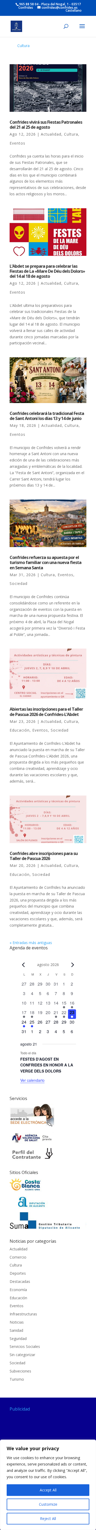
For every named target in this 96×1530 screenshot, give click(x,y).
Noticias (17, 1322)
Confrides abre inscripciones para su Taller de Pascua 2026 (44, 855)
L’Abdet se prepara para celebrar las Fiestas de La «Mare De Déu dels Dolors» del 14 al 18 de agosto (47, 271)
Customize (48, 1504)
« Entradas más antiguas (31, 942)
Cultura (23, 45)
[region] (48, 1485)
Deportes (18, 1273)
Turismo (17, 1379)
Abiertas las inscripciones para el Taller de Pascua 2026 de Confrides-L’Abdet (46, 711)
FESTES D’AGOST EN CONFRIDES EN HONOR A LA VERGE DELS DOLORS (46, 1065)
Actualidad (51, 134)
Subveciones (20, 1371)
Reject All (48, 1518)
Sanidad (16, 1330)
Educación (20, 730)
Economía (18, 1289)
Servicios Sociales (25, 1346)
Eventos (17, 143)
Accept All (48, 1489)
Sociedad (18, 583)
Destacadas (20, 1281)
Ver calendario (32, 1080)
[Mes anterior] (23, 965)
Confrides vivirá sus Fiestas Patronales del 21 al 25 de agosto (46, 124)
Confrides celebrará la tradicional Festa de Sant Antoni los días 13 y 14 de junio (47, 415)
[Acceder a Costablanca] (26, 1190)
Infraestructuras (23, 1313)
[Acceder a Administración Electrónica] (32, 1126)
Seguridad (18, 1338)
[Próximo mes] (73, 965)
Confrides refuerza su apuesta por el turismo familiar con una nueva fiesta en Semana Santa (45, 562)
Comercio (18, 1257)
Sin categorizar (22, 1354)
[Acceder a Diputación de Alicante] (32, 1207)
